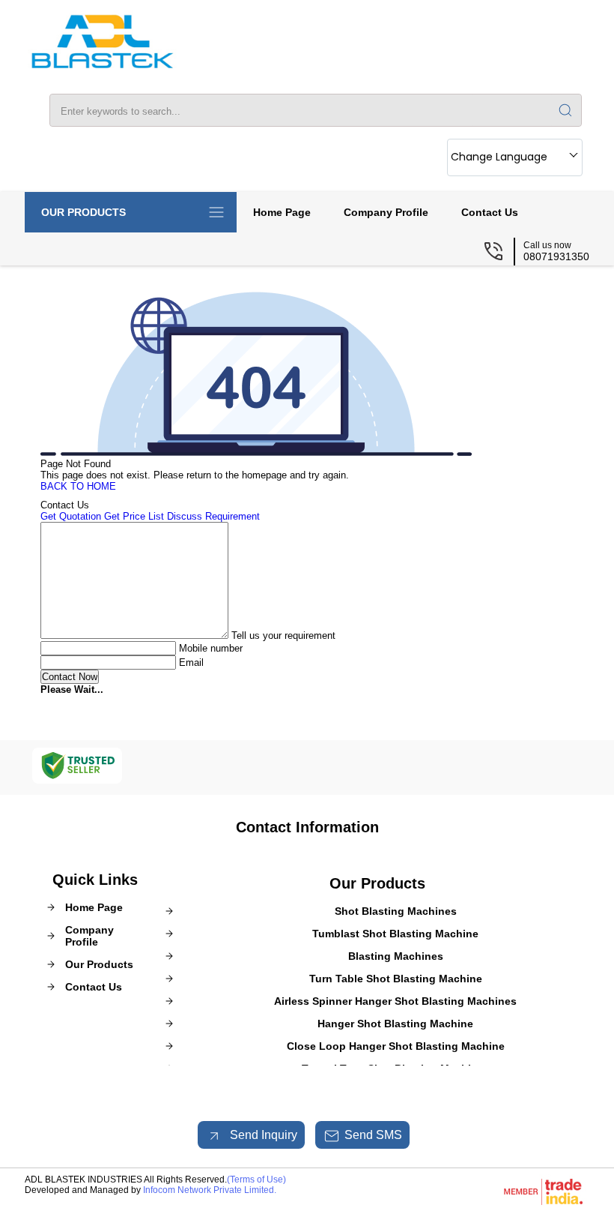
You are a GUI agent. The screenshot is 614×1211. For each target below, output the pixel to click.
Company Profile (386, 212)
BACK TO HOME (78, 486)
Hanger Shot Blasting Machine (395, 1024)
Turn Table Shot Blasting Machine (395, 979)
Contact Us (489, 212)
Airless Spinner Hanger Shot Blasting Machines (395, 1001)
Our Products (83, 212)
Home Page (282, 212)
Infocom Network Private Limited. (209, 1190)
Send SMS (373, 1135)
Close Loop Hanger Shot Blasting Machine (396, 1046)
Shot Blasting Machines (396, 911)
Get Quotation (70, 516)
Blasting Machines (395, 956)
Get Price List (134, 516)
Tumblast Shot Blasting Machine (395, 934)
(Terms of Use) (256, 1179)
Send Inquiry (262, 1135)
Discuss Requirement (213, 516)
